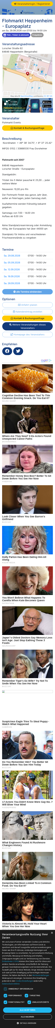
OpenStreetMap (26, 96)
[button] (27, 1023)
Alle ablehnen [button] (27, 1017)
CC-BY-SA (48, 96)
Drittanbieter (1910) (10, 961)
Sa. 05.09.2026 (12, 262)
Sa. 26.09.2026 (12, 283)
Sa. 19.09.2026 (12, 276)
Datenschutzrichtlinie (11, 984)
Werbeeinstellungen (40, 975)
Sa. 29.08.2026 (12, 255)
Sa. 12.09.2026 (12, 269)
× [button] (52, 933)
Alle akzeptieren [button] (27, 1010)
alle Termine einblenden (29, 291)
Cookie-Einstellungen (24, 981)
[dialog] (27, 979)
